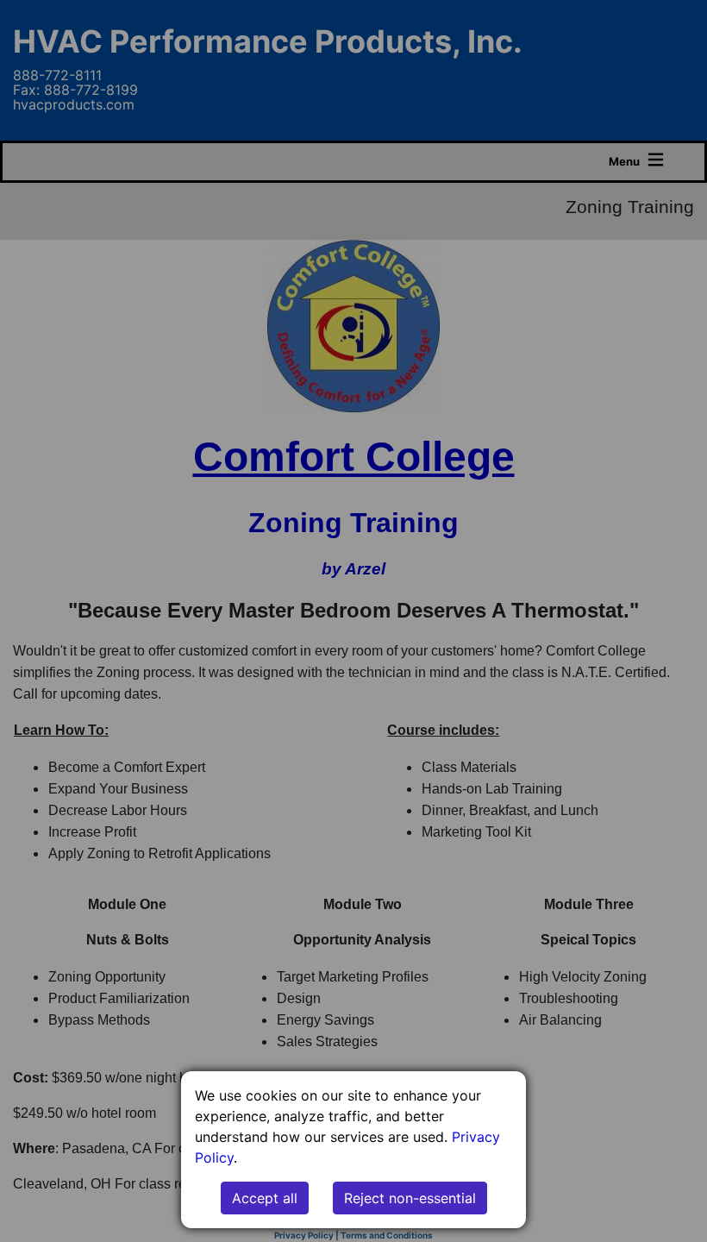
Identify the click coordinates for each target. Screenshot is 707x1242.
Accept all (264, 1198)
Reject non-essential (410, 1198)
